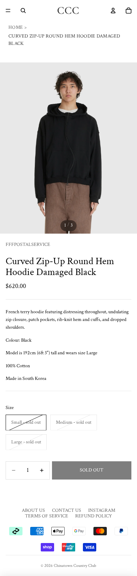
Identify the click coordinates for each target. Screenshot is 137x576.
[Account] (113, 10)
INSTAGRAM (101, 510)
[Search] (23, 10)
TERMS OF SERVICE (46, 516)
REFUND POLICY (93, 516)
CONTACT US (66, 510)
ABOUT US (33, 510)
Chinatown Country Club (75, 565)
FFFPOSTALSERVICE (28, 244)
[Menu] (8, 10)
